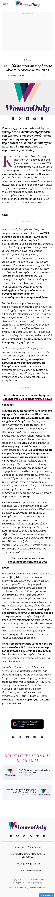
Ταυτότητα (18, 847)
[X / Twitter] (20, 119)
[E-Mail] (34, 119)
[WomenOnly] (27, 4)
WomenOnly (27, 826)
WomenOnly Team (18, 75)
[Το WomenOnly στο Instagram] (17, 836)
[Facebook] (13, 119)
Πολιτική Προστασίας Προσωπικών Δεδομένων (27, 855)
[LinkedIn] (27, 119)
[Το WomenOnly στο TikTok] (24, 836)
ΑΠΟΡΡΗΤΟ (48, 895)
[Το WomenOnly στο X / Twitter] (31, 836)
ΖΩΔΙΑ (27, 60)
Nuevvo (23, 887)
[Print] (42, 119)
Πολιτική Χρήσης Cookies (27, 863)
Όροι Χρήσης (35, 847)
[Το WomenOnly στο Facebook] (11, 836)
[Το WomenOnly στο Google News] (37, 836)
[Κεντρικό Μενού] (5, 4)
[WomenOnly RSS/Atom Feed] (44, 836)
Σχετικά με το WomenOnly (27, 870)
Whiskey (42, 887)
